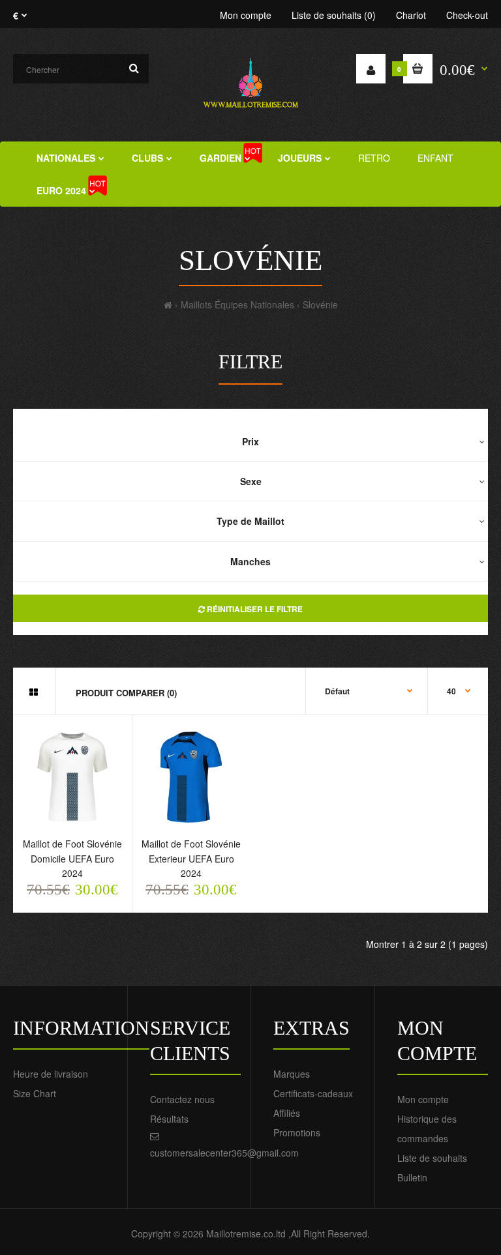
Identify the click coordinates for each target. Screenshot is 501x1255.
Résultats (169, 1118)
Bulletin (412, 1177)
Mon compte (245, 15)
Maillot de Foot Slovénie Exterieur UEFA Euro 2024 (191, 858)
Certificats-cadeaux (313, 1093)
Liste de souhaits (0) (334, 15)
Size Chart (34, 1093)
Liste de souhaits (432, 1157)
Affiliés (286, 1112)
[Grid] (33, 692)
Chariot (411, 15)
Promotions (296, 1132)
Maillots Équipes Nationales (237, 304)
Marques (291, 1073)
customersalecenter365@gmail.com (224, 1152)
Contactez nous (182, 1099)
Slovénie (320, 304)
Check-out (467, 15)
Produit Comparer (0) (126, 693)
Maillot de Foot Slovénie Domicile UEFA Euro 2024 (72, 858)
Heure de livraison (50, 1073)
